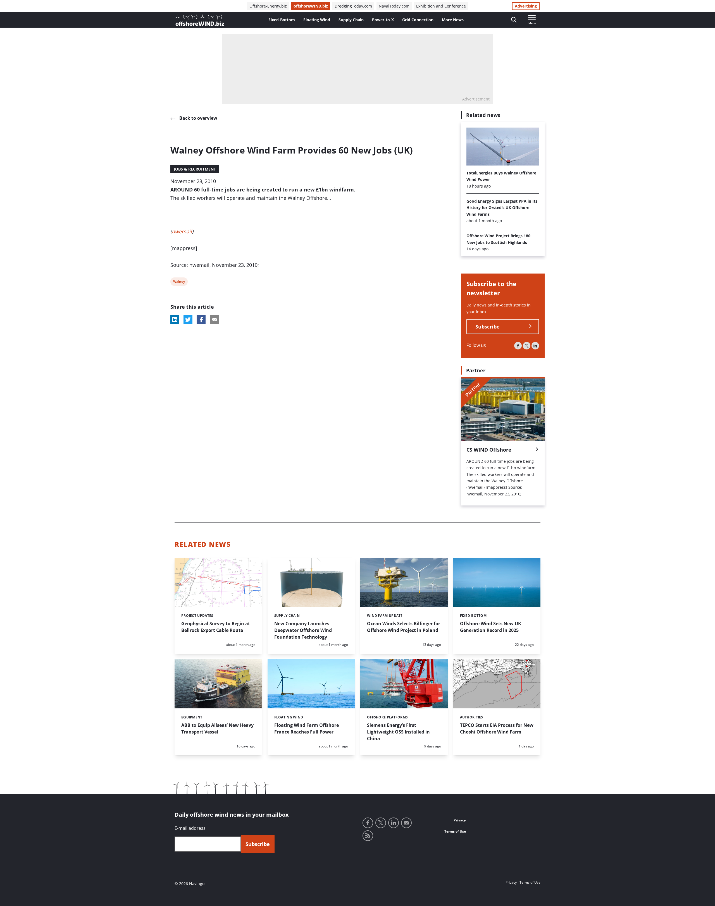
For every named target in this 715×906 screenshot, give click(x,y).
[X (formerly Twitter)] (526, 345)
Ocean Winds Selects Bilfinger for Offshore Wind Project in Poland (403, 626)
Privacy (460, 820)
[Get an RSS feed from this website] (368, 835)
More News (453, 19)
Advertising (526, 6)
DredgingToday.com (353, 6)
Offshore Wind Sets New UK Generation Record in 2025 (490, 626)
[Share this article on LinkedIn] (174, 319)
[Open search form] (513, 20)
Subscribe (487, 326)
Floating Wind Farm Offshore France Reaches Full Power (306, 728)
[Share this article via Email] (214, 319)
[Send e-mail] (406, 823)
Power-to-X (383, 19)
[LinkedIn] (535, 345)
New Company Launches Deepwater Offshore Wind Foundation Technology (303, 630)
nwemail (182, 231)
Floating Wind (316, 19)
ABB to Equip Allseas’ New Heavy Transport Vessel (217, 728)
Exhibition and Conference (441, 6)
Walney (179, 282)
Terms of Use (455, 831)
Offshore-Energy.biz (268, 6)
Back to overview (197, 118)
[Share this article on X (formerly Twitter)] (187, 319)
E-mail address (190, 828)
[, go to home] (200, 20)
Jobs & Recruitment (195, 169)
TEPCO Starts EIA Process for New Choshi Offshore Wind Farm (496, 728)
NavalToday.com (394, 6)
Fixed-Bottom (281, 19)
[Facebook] (518, 345)
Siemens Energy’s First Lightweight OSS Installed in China (398, 732)
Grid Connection (417, 19)
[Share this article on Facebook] (201, 319)
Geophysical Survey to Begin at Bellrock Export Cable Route (215, 626)
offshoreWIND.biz (311, 6)
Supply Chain (351, 19)
